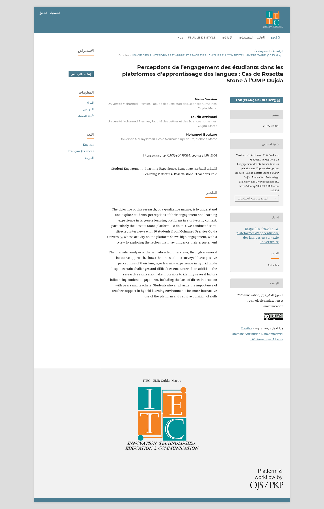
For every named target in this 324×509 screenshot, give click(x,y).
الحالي (261, 37)
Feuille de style (202, 37)
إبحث (274, 37)
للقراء (90, 103)
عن (181, 37)
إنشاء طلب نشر (81, 74)
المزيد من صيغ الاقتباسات (253, 198)
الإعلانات (227, 37)
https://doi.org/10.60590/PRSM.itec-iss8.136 (176, 155)
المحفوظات (246, 37)
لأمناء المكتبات (85, 116)
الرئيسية (278, 51)
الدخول (43, 13)
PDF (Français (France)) (256, 100)
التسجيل (55, 13)
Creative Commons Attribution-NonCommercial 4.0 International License (257, 333)
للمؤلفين (88, 109)
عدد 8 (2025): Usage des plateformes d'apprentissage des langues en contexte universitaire (207, 55)
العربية (89, 158)
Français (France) (81, 151)
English (88, 144)
